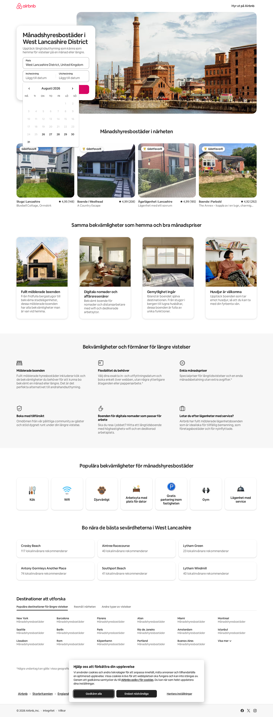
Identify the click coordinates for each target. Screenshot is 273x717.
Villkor (62, 710)
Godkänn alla (94, 693)
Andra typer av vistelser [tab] (116, 606)
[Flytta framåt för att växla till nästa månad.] (72, 88)
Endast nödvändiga (137, 693)
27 (50, 134)
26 (43, 134)
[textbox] (39, 78)
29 (65, 134)
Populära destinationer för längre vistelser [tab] (42, 606)
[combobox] (56, 64)
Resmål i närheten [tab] (85, 606)
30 (72, 134)
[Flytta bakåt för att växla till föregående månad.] (29, 88)
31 (28, 142)
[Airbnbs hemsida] (26, 6)
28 (58, 134)
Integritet (49, 710)
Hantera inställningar (179, 693)
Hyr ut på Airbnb (243, 6)
